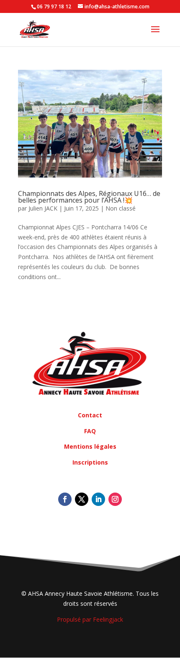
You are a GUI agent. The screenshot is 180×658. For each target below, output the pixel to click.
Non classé (120, 208)
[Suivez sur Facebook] (65, 499)
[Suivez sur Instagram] (115, 499)
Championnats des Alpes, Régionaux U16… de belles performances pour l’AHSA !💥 (89, 197)
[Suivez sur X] (81, 499)
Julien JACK (42, 208)
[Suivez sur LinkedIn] (98, 499)
